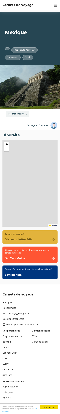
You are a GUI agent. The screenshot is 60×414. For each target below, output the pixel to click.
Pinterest (6, 397)
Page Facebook (10, 386)
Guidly (5, 363)
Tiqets (5, 347)
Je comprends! (49, 407)
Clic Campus (8, 369)
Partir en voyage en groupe (16, 313)
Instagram (7, 392)
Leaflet (54, 225)
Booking (6, 341)
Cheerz (5, 358)
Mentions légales (40, 341)
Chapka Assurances (12, 336)
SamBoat (7, 374)
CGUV (34, 336)
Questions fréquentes (13, 318)
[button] (6, 144)
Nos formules (9, 307)
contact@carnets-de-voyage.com (22, 324)
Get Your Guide (10, 352)
